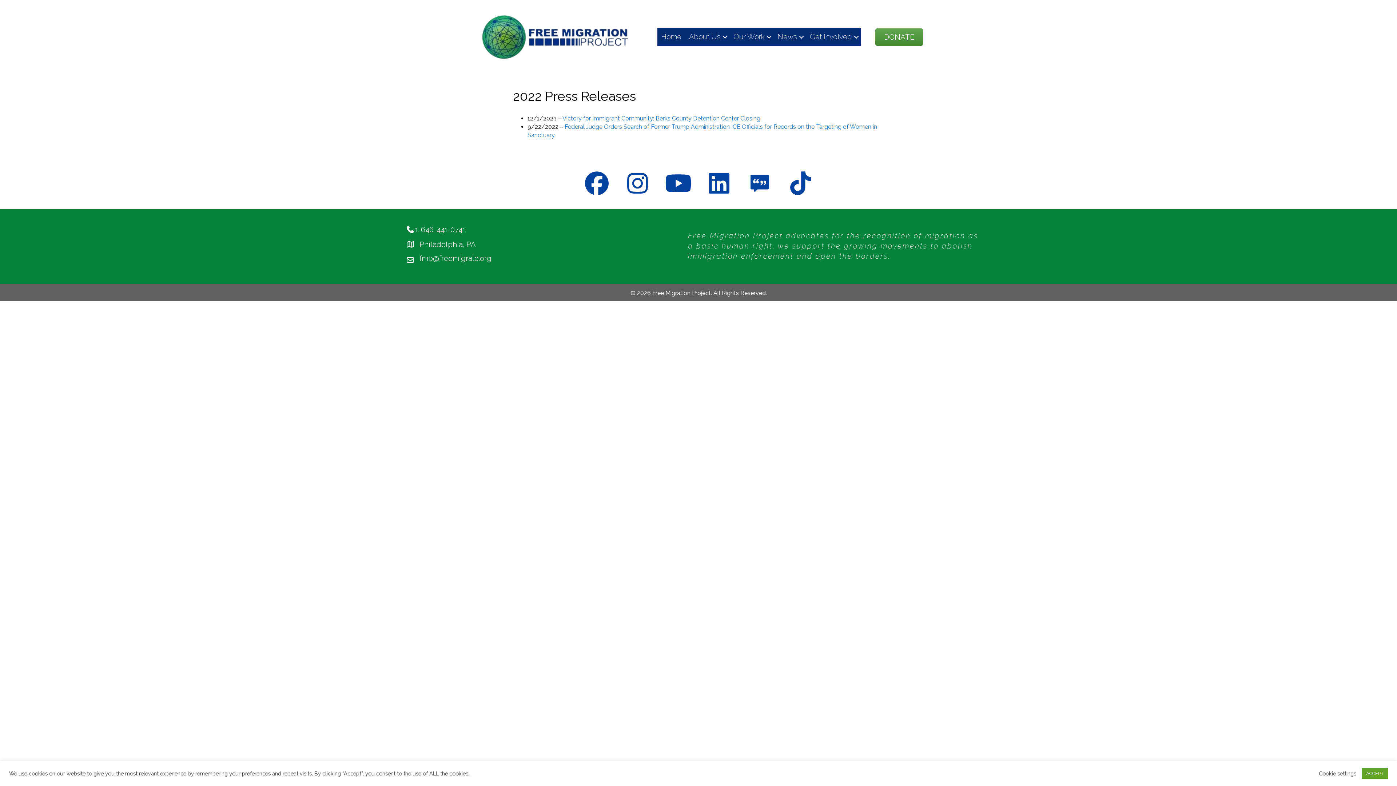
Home (671, 36)
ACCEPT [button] (1375, 773)
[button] (725, 37)
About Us (705, 36)
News (787, 36)
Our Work (749, 36)
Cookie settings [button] (1337, 773)
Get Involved (831, 36)
